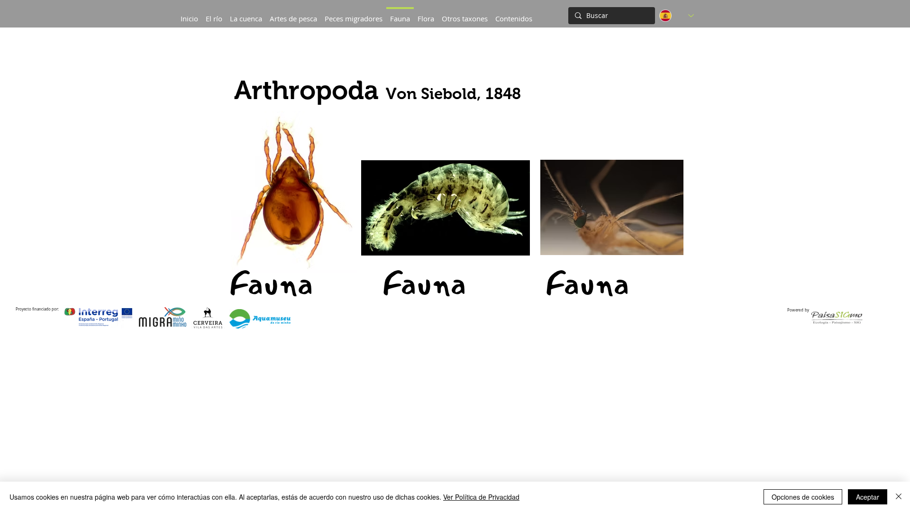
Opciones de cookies (803, 497)
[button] (246, 14)
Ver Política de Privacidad (481, 497)
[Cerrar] (898, 496)
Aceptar (867, 497)
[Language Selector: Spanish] (677, 16)
